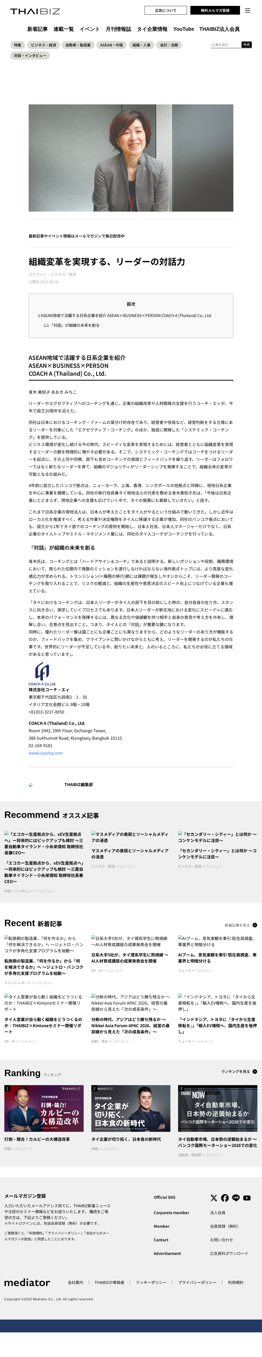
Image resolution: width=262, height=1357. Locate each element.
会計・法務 (169, 44)
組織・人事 (141, 44)
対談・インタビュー (30, 55)
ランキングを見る (235, 1071)
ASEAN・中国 (111, 44)
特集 (17, 44)
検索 (246, 44)
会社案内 (75, 1282)
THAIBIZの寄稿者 (109, 1282)
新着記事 (37, 29)
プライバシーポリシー (64, 1233)
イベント (90, 29)
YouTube (183, 29)
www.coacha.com (46, 753)
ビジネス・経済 (43, 44)
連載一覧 (63, 29)
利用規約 (35, 1233)
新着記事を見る (237, 925)
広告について (166, 10)
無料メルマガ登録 (215, 10)
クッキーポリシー (151, 1282)
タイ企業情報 (152, 29)
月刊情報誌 (118, 29)
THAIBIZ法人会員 (219, 29)
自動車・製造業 (78, 44)
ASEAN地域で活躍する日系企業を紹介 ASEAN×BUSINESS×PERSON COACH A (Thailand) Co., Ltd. (125, 315)
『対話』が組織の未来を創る (72, 325)
